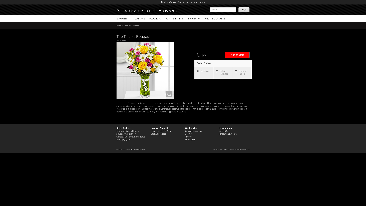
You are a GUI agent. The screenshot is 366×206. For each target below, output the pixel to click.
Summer (122, 18)
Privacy (188, 137)
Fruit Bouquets (215, 18)
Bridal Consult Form (228, 134)
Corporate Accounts (193, 131)
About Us (223, 131)
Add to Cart (237, 55)
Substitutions (190, 139)
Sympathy (194, 18)
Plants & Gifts (174, 18)
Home (119, 25)
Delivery (188, 134)
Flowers (155, 18)
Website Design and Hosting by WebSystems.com (230, 149)
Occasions (138, 18)
